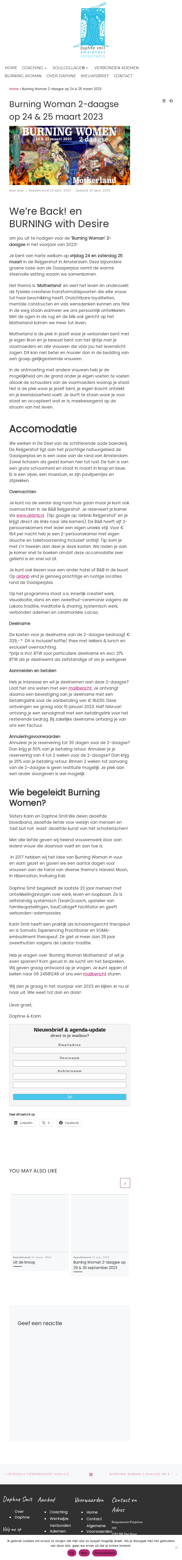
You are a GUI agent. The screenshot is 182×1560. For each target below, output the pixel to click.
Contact (94, 1519)
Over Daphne (22, 1514)
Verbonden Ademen (60, 1528)
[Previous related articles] (114, 1183)
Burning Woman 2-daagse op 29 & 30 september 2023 (99, 1265)
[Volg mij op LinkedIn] (164, 101)
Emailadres (70, 1045)
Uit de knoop (24, 1262)
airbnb (22, 576)
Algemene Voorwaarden (99, 1528)
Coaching (59, 1512)
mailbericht (80, 688)
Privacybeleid (105, 1553)
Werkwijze (59, 1518)
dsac (20, 190)
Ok (72, 1553)
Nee (84, 1553)
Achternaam (70, 1071)
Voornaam (70, 1058)
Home (14, 89)
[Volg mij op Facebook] (171, 101)
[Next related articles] (125, 1183)
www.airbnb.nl (30, 515)
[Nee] (176, 1547)
